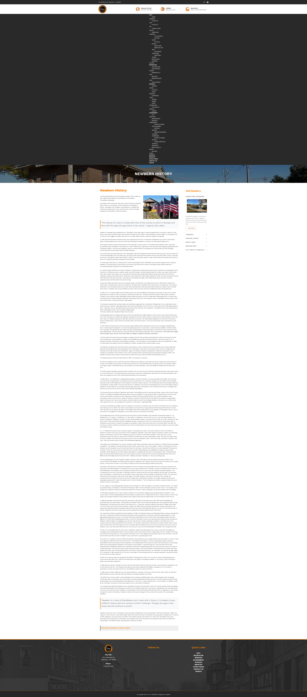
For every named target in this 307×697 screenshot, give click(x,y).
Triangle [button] (190, 234)
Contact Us (198, 669)
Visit (198, 653)
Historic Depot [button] (192, 238)
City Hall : (108, 655)
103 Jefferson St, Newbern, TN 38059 (109, 2)
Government (198, 660)
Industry (198, 664)
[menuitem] (151, 15)
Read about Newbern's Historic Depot (115, 628)
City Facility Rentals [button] (195, 250)
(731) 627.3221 (108, 666)
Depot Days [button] (190, 242)
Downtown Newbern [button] (195, 196)
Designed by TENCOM (164, 694)
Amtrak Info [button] (191, 246)
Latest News (198, 667)
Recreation (198, 655)
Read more (191, 228)
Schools (198, 662)
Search (198, 671)
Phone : (108, 664)
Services (198, 658)
